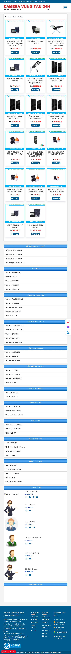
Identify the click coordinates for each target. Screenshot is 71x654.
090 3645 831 (29, 507)
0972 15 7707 (29, 524)
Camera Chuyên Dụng (13, 406)
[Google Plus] (33, 497)
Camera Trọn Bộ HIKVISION (15, 299)
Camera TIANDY (11, 277)
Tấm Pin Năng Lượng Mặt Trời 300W (35, 117)
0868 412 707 (29, 555)
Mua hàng (14, 52)
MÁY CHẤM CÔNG (12, 392)
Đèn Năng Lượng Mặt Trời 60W (15, 80)
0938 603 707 (29, 494)
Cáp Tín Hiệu (10, 455)
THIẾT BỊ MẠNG (11, 443)
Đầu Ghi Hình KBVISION (14, 342)
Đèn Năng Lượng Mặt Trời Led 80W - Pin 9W (15, 191)
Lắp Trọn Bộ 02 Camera (14, 254)
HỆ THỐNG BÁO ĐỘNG (13, 429)
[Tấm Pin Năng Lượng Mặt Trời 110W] (56, 67)
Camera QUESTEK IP (13, 338)
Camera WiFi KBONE (13, 289)
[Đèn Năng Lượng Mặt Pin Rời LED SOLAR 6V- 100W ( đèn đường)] (14, 29)
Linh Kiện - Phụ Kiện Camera (15, 447)
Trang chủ (35, 617)
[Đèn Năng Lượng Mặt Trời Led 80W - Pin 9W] (14, 178)
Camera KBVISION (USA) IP (15, 330)
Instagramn (47, 625)
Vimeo (45, 636)
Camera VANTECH (12, 370)
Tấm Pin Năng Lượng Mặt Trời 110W (56, 80)
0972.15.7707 (14, 628)
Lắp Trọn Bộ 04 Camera (14, 250)
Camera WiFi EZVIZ (12, 281)
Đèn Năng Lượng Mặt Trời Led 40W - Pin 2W (56, 191)
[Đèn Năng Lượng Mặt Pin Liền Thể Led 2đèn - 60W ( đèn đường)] (35, 140)
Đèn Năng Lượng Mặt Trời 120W (35, 226)
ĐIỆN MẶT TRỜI (11, 465)
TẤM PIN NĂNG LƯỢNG (14, 482)
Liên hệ (34, 630)
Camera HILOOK (11, 316)
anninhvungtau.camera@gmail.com (14, 633)
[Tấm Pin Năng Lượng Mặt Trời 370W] (56, 105)
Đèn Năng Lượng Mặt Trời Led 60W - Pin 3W (35, 191)
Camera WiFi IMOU (12, 285)
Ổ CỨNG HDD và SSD (13, 451)
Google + (46, 630)
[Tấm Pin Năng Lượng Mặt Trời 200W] (14, 105)
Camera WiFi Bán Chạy (13, 272)
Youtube (46, 619)
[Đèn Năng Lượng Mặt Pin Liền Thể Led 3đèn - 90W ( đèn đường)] (35, 67)
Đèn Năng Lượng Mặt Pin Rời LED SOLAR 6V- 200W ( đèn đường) (56, 43)
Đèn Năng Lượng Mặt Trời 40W (15, 226)
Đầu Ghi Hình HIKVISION (14, 307)
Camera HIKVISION (12, 303)
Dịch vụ (34, 625)
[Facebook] (29, 497)
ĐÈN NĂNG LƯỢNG (12, 473)
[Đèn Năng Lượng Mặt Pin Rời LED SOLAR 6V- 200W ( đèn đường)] (56, 29)
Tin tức (34, 628)
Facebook (47, 617)
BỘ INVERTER (10, 478)
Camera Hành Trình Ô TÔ (14, 415)
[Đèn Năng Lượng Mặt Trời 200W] (35, 29)
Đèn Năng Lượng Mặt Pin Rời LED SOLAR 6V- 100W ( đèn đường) (15, 43)
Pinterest (46, 628)
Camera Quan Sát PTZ (13, 411)
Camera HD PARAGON (13, 312)
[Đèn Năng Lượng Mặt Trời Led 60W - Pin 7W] (14, 140)
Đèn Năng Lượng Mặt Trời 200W (35, 42)
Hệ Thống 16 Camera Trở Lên (15, 263)
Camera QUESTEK (12, 334)
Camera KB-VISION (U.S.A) (14, 325)
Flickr (45, 633)
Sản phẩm (35, 622)
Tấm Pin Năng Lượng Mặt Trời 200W (14, 117)
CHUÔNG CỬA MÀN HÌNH (14, 425)
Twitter (46, 622)
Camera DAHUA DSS (13, 352)
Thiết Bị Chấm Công (12, 397)
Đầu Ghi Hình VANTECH (14, 379)
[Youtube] (37, 497)
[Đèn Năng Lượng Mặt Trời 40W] (14, 213)
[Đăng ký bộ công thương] (12, 646)
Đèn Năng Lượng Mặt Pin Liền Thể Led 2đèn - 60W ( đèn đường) (35, 154)
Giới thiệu (34, 619)
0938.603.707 (23, 628)
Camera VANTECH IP (13, 374)
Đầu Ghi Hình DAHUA (13, 360)
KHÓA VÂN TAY (11, 433)
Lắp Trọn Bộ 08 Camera (14, 258)
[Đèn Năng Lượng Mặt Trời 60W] (14, 67)
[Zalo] (26, 497)
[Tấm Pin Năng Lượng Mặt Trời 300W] (35, 105)
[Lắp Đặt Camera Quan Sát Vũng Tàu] (27, 7)
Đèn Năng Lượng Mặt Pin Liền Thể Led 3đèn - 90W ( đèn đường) (35, 81)
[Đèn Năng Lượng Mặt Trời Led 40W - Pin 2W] (56, 178)
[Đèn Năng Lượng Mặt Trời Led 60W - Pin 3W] (35, 178)
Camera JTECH (11, 383)
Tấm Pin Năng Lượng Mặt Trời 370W (56, 117)
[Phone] (68, 321)
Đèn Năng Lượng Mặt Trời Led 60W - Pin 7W (15, 153)
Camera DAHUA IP (12, 356)
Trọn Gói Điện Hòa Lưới (14, 469)
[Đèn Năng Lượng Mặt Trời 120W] (35, 213)
